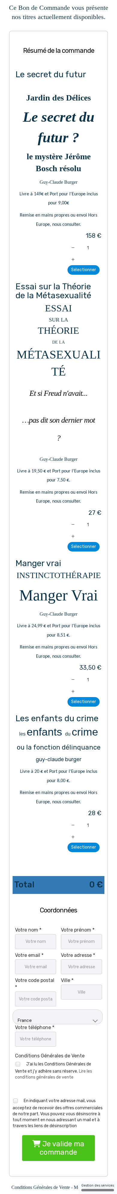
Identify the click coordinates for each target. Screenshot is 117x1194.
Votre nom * (28, 930)
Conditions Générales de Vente (50, 1056)
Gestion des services (97, 1185)
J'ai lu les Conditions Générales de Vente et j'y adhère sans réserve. (53, 1070)
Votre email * (29, 955)
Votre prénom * (77, 930)
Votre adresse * (78, 955)
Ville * (67, 980)
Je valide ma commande (62, 1148)
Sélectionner (83, 269)
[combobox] (58, 1016)
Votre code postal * (34, 983)
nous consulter (66, 224)
